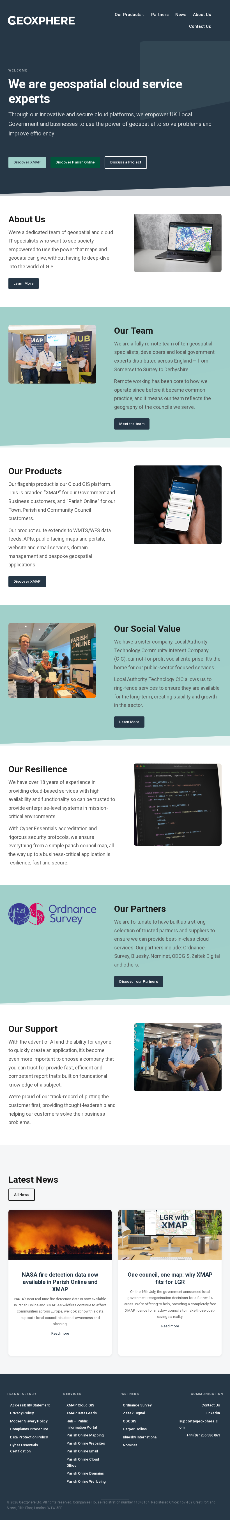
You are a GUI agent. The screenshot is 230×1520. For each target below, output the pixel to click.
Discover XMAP (27, 162)
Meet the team (131, 424)
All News (21, 1195)
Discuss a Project (125, 162)
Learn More (23, 283)
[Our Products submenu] (143, 15)
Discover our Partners (138, 981)
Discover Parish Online (75, 162)
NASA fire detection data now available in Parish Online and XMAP (60, 1282)
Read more (60, 1333)
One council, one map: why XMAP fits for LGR (170, 1278)
